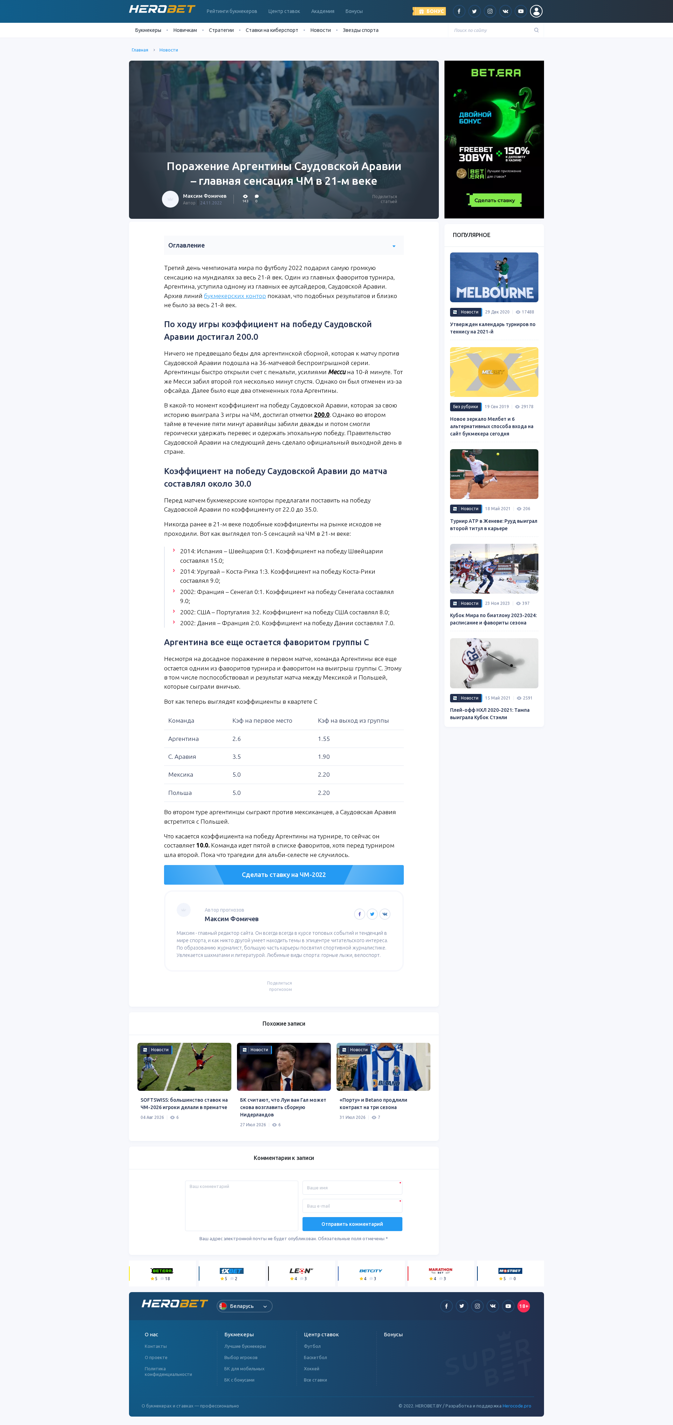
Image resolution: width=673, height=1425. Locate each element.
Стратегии (221, 30)
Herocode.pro (517, 1405)
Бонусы (354, 11)
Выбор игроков (241, 1357)
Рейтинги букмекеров (232, 11)
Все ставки (315, 1379)
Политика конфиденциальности (168, 1371)
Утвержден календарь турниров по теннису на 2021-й (493, 328)
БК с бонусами (239, 1379)
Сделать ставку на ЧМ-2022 (284, 874)
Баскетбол (315, 1357)
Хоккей (311, 1368)
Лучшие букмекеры (245, 1346)
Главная (140, 49)
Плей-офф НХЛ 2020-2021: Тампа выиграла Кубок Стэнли (490, 713)
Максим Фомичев (204, 196)
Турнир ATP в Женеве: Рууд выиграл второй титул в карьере (493, 524)
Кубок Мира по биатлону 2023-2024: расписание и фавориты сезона (493, 619)
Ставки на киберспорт (272, 30)
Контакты (156, 1346)
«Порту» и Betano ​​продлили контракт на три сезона (373, 1103)
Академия (322, 11)
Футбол (312, 1346)
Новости (320, 30)
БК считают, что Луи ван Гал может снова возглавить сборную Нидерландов (283, 1107)
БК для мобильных (244, 1368)
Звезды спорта (361, 30)
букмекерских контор (235, 295)
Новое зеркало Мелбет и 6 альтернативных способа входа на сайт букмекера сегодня (491, 426)
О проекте (156, 1357)
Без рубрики (465, 406)
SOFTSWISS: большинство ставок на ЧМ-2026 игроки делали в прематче (184, 1103)
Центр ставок (284, 11)
